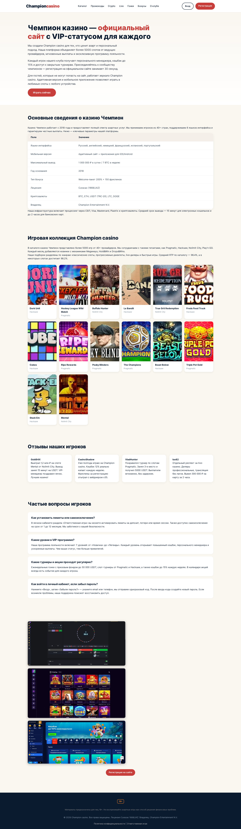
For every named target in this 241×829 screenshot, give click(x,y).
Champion (42, 6)
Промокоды (97, 6)
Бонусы (142, 6)
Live (121, 6)
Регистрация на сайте (120, 772)
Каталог (82, 6)
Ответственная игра (137, 823)
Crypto (111, 6)
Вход (187, 6)
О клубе (154, 6)
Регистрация (205, 5)
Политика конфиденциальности (109, 823)
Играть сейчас (42, 92)
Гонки (130, 6)
